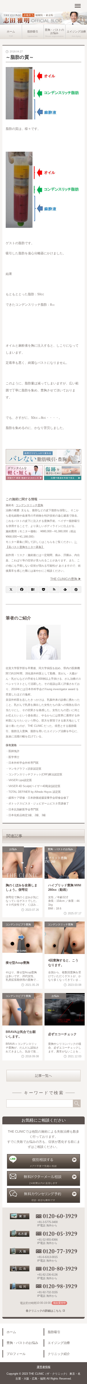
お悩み (13, 849)
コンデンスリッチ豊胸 (29, 505)
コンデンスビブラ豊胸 (18, 924)
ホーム (11, 31)
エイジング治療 (76, 31)
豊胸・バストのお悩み (54, 31)
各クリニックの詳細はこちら (43, 1310)
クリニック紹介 (59, 1354)
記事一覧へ (43, 1075)
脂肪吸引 (32, 31)
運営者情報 (43, 1367)
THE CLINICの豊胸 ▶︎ (65, 579)
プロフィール (16, 1354)
